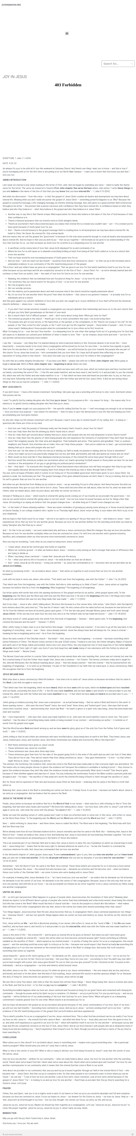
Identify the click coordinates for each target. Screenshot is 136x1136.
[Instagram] (132, 1134)
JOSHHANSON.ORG (11, 5)
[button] (67, 33)
